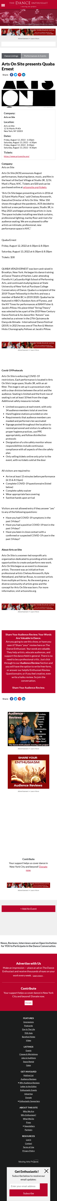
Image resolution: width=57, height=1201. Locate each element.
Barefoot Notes (28, 1037)
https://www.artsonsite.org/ (16, 156)
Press (28, 1122)
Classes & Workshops (28, 1054)
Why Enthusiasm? (28, 1115)
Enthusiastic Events (28, 1090)
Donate (28, 1003)
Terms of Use (28, 1147)
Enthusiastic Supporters (29, 1101)
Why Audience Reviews (30, 1083)
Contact (28, 1143)
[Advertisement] (28, 825)
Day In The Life (28, 1029)
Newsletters (29, 1126)
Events (28, 1050)
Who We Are (28, 1111)
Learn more (38, 975)
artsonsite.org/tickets (34, 187)
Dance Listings (11, 56)
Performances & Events (35, 56)
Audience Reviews (28, 1079)
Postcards (28, 1025)
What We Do (28, 1119)
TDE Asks (28, 1033)
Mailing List (28, 1075)
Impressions (28, 1022)
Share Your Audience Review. (28, 687)
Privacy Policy (28, 1151)
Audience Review (30, 662)
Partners (28, 1130)
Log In (28, 1140)
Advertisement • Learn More (28, 38)
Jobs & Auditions (28, 1058)
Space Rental (28, 1061)
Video (28, 1040)
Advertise (28, 1094)
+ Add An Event (28, 908)
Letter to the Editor (28, 1086)
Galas (28, 1065)
